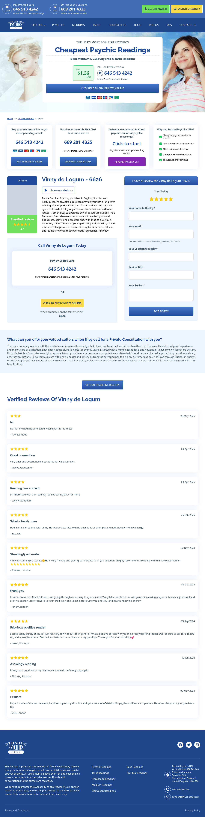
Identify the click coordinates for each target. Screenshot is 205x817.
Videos (154, 25)
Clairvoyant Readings (104, 791)
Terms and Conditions (17, 810)
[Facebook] (180, 748)
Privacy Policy (192, 810)
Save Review (161, 311)
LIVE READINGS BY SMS (78, 161)
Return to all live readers (103, 385)
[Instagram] (197, 748)
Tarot (97, 25)
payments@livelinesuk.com (185, 796)
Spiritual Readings (137, 773)
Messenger (189, 8)
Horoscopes (117, 25)
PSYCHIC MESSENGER (127, 161)
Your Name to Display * (142, 208)
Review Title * (137, 267)
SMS (169, 25)
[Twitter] (189, 748)
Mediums (78, 25)
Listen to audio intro (61, 190)
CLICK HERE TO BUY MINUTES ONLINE (102, 88)
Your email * (155, 234)
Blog (137, 25)
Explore (38, 25)
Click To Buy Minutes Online (62, 303)
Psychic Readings (101, 767)
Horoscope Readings (104, 779)
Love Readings (135, 767)
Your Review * (137, 285)
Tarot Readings (100, 773)
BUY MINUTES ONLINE (29, 161)
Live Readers (157, 8)
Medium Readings (102, 785)
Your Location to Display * (143, 248)
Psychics (58, 25)
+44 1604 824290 (180, 789)
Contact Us (188, 25)
